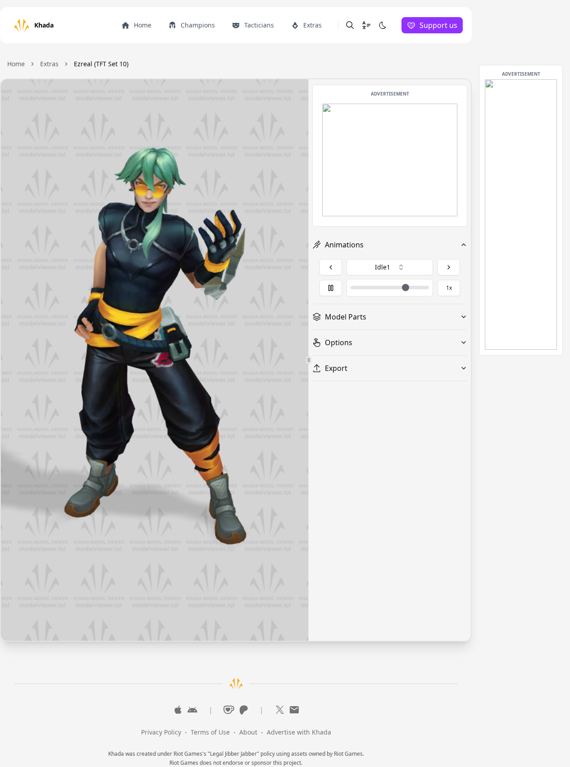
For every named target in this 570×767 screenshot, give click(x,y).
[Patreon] (243, 709)
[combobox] (390, 267)
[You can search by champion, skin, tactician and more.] (350, 25)
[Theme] (382, 25)
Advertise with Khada (299, 732)
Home (16, 63)
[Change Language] (366, 25)
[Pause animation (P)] (330, 288)
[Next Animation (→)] (449, 267)
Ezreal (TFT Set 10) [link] (101, 63)
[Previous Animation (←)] (330, 267)
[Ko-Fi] (228, 709)
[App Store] (178, 709)
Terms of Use (210, 732)
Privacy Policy (161, 732)
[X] (279, 709)
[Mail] (294, 709)
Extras (49, 63)
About (248, 732)
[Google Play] (192, 709)
